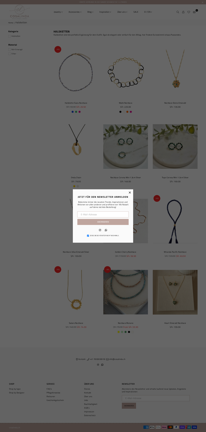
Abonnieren (103, 221)
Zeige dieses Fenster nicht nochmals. (104, 236)
